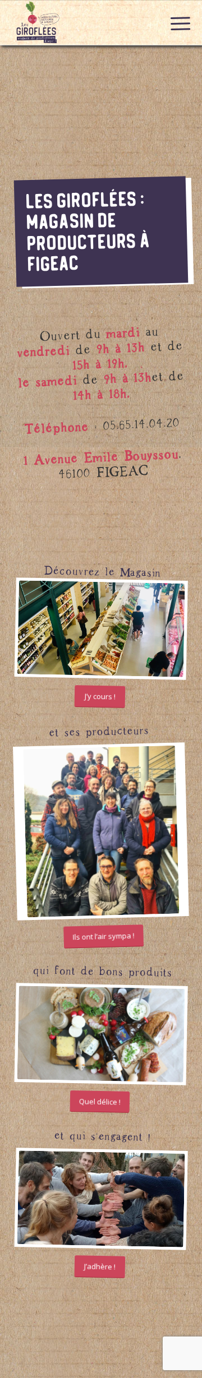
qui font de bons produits (102, 969)
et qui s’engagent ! (102, 1134)
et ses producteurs (98, 729)
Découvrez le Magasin (102, 569)
